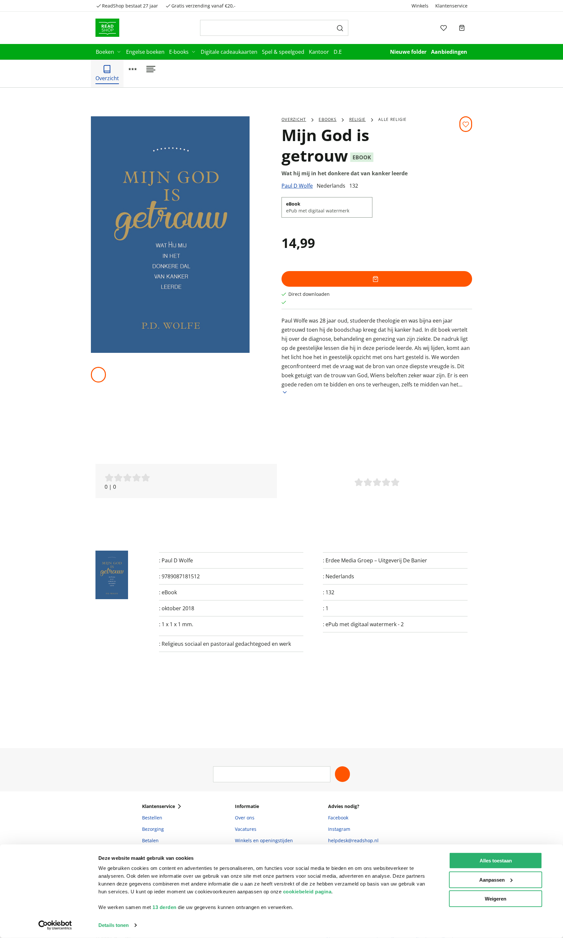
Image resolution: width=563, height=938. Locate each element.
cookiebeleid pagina (307, 891)
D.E (338, 51)
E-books (179, 51)
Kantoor (319, 51)
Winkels (419, 6)
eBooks (328, 119)
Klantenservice (451, 6)
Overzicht (294, 119)
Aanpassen (492, 879)
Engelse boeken (145, 51)
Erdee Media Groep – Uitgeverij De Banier (376, 560)
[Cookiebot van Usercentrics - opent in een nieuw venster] (55, 925)
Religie (357, 119)
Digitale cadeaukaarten (229, 51)
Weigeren (495, 899)
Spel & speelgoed (283, 51)
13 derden (164, 907)
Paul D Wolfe (297, 185)
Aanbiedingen (449, 51)
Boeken (105, 51)
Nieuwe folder (408, 51)
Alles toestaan (496, 860)
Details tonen (113, 925)
